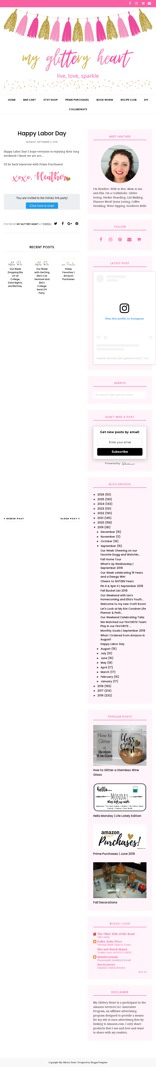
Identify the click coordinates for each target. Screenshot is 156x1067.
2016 (100, 695)
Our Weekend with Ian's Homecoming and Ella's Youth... (121, 597)
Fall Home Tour (110, 559)
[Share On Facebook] (63, 224)
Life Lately (103, 937)
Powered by (112, 463)
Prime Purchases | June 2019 (114, 854)
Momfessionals (107, 957)
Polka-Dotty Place (109, 941)
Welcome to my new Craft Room (123, 604)
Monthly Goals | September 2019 (122, 631)
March (105, 672)
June (104, 658)
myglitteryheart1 (131, 358)
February (107, 677)
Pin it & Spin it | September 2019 (121, 586)
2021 (100, 518)
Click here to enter (42, 205)
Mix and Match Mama (112, 949)
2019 (100, 527)
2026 (100, 494)
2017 (100, 691)
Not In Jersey (106, 964)
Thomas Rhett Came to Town (114, 944)
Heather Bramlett (106, 358)
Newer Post (15, 518)
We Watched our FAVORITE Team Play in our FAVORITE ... (123, 624)
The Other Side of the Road (116, 933)
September (108, 546)
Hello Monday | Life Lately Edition (117, 816)
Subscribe (120, 452)
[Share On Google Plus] (70, 224)
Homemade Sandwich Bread (114, 960)
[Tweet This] (56, 224)
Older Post (68, 518)
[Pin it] (77, 224)
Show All (142, 972)
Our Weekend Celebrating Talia (122, 617)
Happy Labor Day (112, 644)
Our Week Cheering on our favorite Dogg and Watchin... (120, 552)
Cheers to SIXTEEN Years (117, 581)
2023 (100, 509)
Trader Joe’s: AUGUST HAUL (114, 952)
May (103, 663)
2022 (100, 513)
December (108, 532)
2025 (100, 499)
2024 (100, 504)
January (106, 681)
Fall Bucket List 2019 (113, 591)
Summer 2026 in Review (111, 967)
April (104, 667)
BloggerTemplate (99, 1062)
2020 (100, 522)
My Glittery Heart (67, 1062)
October (106, 541)
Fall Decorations (105, 902)
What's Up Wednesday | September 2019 (116, 566)
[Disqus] (42, 360)
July (103, 653)
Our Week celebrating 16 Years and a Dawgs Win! (121, 575)
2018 (100, 686)
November (108, 537)
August (106, 649)
